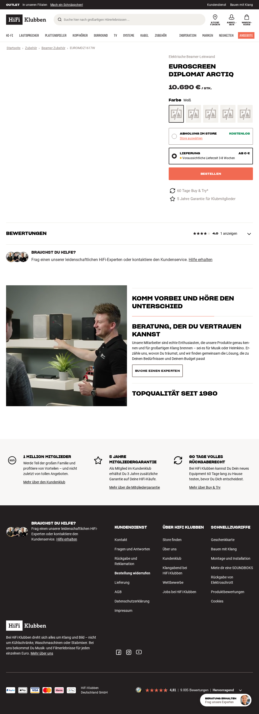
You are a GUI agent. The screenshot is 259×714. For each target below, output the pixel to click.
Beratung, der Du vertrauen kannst (186, 330)
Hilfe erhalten (200, 259)
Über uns (170, 549)
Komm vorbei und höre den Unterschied (183, 302)
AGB (118, 592)
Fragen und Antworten (132, 549)
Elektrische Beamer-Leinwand (192, 56)
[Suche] (60, 19)
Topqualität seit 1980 (175, 393)
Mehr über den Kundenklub (44, 482)
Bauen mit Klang (241, 5)
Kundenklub (172, 558)
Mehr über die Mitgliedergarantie (134, 487)
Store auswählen (191, 138)
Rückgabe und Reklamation (126, 561)
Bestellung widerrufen (132, 573)
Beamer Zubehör (53, 48)
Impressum (123, 611)
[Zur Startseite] (26, 19)
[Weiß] (176, 114)
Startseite (13, 48)
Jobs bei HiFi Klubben (179, 592)
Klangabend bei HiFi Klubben (175, 570)
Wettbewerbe (173, 582)
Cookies (217, 601)
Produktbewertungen (227, 592)
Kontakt (121, 540)
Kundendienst (216, 5)
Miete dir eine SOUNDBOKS (232, 568)
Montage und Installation (230, 558)
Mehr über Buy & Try (205, 487)
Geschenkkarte (222, 540)
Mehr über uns (42, 653)
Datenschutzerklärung (132, 601)
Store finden (172, 540)
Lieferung (122, 582)
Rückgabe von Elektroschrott (222, 580)
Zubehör (31, 48)
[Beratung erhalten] (245, 700)
